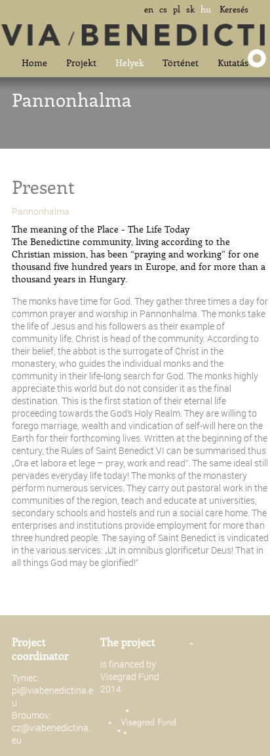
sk (190, 9)
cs (163, 9)
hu (206, 9)
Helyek (129, 62)
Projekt (81, 62)
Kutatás (233, 62)
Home (34, 62)
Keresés (234, 9)
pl (176, 9)
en (148, 9)
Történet (181, 62)
